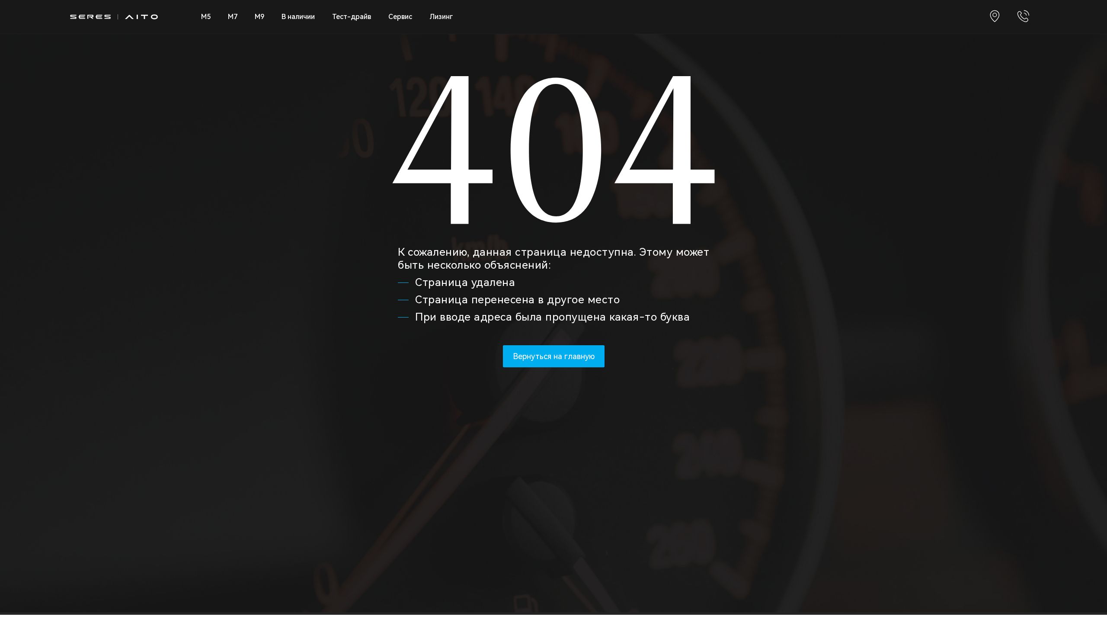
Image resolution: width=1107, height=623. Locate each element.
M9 (259, 17)
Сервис (400, 17)
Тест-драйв (351, 17)
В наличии (298, 17)
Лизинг (441, 17)
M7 (232, 17)
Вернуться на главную (554, 356)
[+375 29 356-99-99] (1023, 17)
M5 (206, 17)
